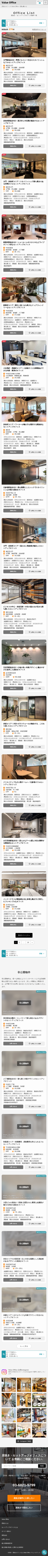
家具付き (29, 72)
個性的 (35, 261)
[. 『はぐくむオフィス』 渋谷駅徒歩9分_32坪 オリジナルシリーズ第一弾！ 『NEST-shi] (24, 1400)
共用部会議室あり (32, 75)
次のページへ (24, 935)
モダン (18, 79)
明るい (24, 79)
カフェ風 (34, 441)
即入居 (35, 446)
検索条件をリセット (39, 29)
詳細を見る (13, 85)
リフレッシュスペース (29, 77)
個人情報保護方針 (7, 1543)
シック (17, 504)
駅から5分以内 (8, 81)
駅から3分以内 (8, 72)
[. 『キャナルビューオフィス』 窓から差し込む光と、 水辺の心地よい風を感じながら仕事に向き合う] (9, 1400)
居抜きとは (5, 1523)
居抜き (18, 506)
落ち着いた (31, 79)
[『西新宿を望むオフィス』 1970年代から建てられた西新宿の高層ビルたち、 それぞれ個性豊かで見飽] (9, 1430)
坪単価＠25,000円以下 (11, 1102)
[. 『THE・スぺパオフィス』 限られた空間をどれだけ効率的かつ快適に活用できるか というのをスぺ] (39, 1415)
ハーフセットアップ (25, 623)
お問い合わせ (13, 1043)
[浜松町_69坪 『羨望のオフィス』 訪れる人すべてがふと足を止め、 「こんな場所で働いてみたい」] (9, 1385)
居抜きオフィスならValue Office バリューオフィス (26, 1552)
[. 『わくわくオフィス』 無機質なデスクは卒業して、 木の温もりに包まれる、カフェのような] (39, 1385)
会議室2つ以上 (38, 72)
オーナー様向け (6, 1531)
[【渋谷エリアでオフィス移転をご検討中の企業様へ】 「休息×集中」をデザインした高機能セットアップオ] (39, 1400)
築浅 (14, 448)
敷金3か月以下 (31, 619)
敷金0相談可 (7, 266)
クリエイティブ (21, 261)
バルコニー (7, 77)
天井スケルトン (17, 257)
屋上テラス (19, 259)
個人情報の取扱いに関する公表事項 (12, 1547)
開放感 (14, 263)
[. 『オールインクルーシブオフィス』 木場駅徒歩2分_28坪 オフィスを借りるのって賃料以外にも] (9, 1415)
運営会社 (4, 1535)
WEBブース (7, 75)
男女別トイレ (16, 77)
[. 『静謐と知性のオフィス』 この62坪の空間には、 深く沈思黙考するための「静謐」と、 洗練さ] (24, 1385)
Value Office (5, 1519)
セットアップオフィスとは (10, 1527)
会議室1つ (18, 320)
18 (28, 942)
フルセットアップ (9, 79)
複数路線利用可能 (20, 81)
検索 (42, 1466)
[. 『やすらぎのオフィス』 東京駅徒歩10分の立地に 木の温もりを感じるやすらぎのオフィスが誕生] (24, 1415)
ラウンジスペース (20, 72)
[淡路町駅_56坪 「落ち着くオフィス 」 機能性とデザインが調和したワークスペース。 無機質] (39, 1430)
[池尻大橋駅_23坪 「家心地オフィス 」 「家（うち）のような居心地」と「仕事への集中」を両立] (24, 1430)
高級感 (6, 446)
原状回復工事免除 (9, 1039)
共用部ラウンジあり (19, 75)
